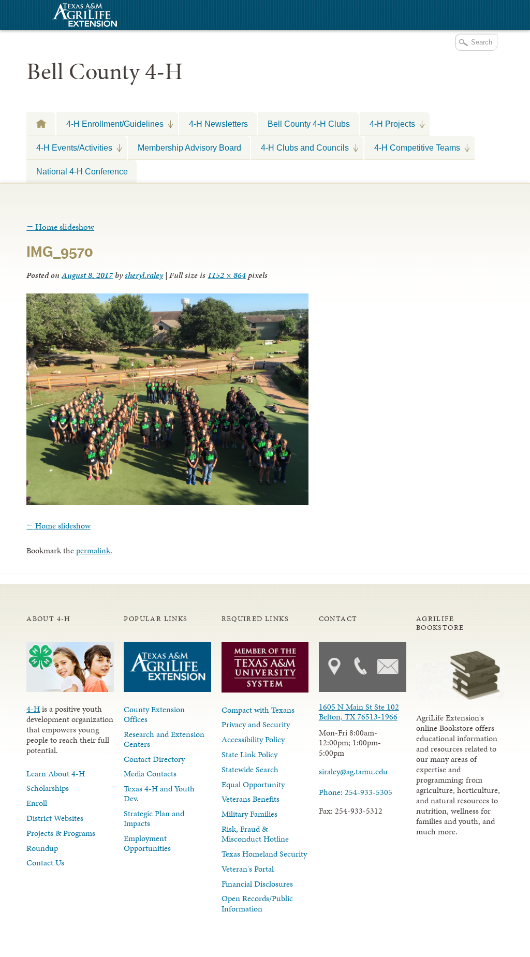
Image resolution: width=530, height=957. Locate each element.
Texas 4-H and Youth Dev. (159, 793)
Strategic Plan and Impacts (154, 818)
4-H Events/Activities (69, 147)
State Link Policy (249, 754)
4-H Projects (387, 123)
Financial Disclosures (257, 884)
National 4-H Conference (82, 171)
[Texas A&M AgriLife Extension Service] (83, 16)
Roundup (42, 848)
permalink (93, 550)
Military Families (249, 814)
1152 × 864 (227, 275)
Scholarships (47, 788)
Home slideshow (60, 226)
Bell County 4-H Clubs (309, 123)
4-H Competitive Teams (412, 147)
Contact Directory (154, 759)
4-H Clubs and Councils (300, 147)
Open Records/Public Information (257, 903)
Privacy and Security (256, 724)
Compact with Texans (258, 710)
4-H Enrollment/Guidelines (110, 123)
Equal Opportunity (253, 784)
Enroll (36, 803)
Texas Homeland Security (264, 854)
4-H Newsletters (218, 123)
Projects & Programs (60, 833)
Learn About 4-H (55, 773)
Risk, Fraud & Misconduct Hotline (255, 834)
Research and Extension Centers (164, 739)
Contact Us (45, 862)
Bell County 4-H (104, 71)
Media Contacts (150, 773)
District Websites (54, 818)
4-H (33, 709)
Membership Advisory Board (189, 147)
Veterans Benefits (250, 799)
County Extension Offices (154, 714)
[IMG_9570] (167, 502)
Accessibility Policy (253, 739)
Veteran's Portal (248, 869)
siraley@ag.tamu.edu (353, 771)
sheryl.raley (144, 275)
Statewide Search (250, 769)
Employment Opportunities (147, 843)
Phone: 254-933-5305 (355, 792)
